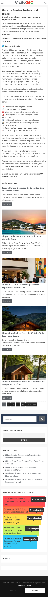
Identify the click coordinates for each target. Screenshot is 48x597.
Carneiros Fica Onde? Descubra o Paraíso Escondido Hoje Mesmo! (13, 542)
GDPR (28, 585)
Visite (7, 558)
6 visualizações (30, 539)
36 (23, 404)
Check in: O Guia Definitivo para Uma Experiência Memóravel (20, 286)
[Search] (42, 418)
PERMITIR (35, 590)
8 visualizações (38, 499)
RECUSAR (13, 590)
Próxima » (32, 404)
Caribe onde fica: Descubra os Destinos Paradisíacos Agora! (13, 520)
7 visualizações (34, 518)
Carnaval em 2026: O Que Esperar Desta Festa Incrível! (16, 510)
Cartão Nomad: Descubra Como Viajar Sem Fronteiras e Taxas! (16, 501)
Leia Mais (7, 204)
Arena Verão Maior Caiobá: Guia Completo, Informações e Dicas (14, 530)
